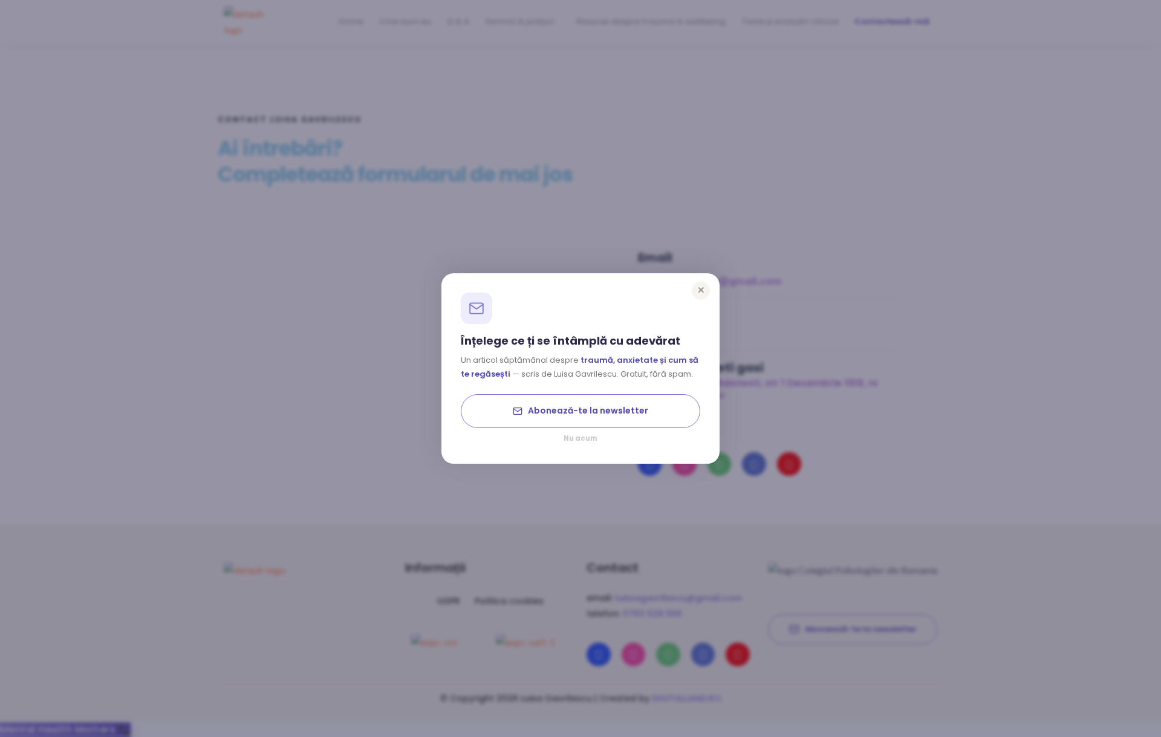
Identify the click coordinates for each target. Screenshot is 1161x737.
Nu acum (580, 439)
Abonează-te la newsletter (588, 410)
